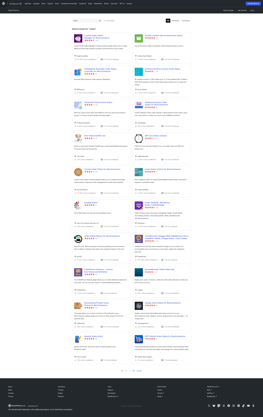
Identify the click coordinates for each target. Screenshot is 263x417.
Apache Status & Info (93, 336)
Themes (60, 390)
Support (110, 390)
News (10, 390)
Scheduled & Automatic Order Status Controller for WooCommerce (100, 70)
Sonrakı (139, 371)
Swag (160, 396)
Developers (112, 393)
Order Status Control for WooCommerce (163, 169)
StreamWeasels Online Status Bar (159, 269)
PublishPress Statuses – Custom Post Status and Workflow (98, 270)
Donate (160, 393)
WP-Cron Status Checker (156, 136)
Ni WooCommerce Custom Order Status (162, 69)
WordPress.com (213, 387)
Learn (109, 387)
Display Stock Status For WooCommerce (163, 303)
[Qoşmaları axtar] (100, 21)
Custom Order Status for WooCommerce (102, 169)
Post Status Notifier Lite (94, 136)
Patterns (61, 396)
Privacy (10, 396)
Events (159, 390)
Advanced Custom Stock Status (98, 102)
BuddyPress (212, 396)
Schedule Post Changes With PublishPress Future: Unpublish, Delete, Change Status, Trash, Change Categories (167, 237)
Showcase (61, 387)
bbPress (211, 393)
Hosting (10, 393)
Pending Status (90, 203)
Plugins (60, 393)
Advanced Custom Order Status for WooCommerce (156, 103)
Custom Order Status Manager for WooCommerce (96, 36)
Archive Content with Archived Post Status (163, 35)
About (10, 387)
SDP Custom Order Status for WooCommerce (165, 336)
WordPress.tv (113, 396)
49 (133, 371)
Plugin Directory (13, 10)
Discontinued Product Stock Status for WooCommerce (96, 304)
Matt (209, 390)
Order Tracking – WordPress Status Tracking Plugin (157, 204)
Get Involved (161, 387)
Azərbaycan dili (33, 406)
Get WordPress (253, 3)
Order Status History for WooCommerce (102, 236)
